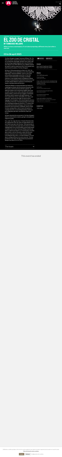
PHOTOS (41, 58)
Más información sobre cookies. (31, 451)
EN (60, 1)
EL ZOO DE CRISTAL (21, 39)
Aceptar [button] (21, 454)
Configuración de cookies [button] (37, 454)
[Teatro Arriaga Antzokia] (12, 3)
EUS (56, 1)
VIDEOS (50, 58)
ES (58, 1)
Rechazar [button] (28, 454)
